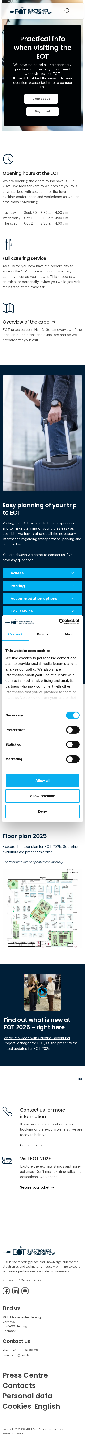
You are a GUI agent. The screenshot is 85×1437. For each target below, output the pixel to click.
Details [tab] (42, 634)
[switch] (73, 730)
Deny (42, 811)
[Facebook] (6, 1293)
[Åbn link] (42, 908)
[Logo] (29, 11)
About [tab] (69, 634)
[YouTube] (25, 1293)
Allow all (42, 780)
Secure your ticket (34, 1187)
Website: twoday (13, 1433)
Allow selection (42, 796)
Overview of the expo (26, 322)
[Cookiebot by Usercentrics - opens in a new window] (60, 621)
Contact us (41, 98)
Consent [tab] (15, 634)
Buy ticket (42, 111)
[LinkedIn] (15, 1293)
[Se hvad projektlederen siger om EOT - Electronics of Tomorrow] (42, 992)
